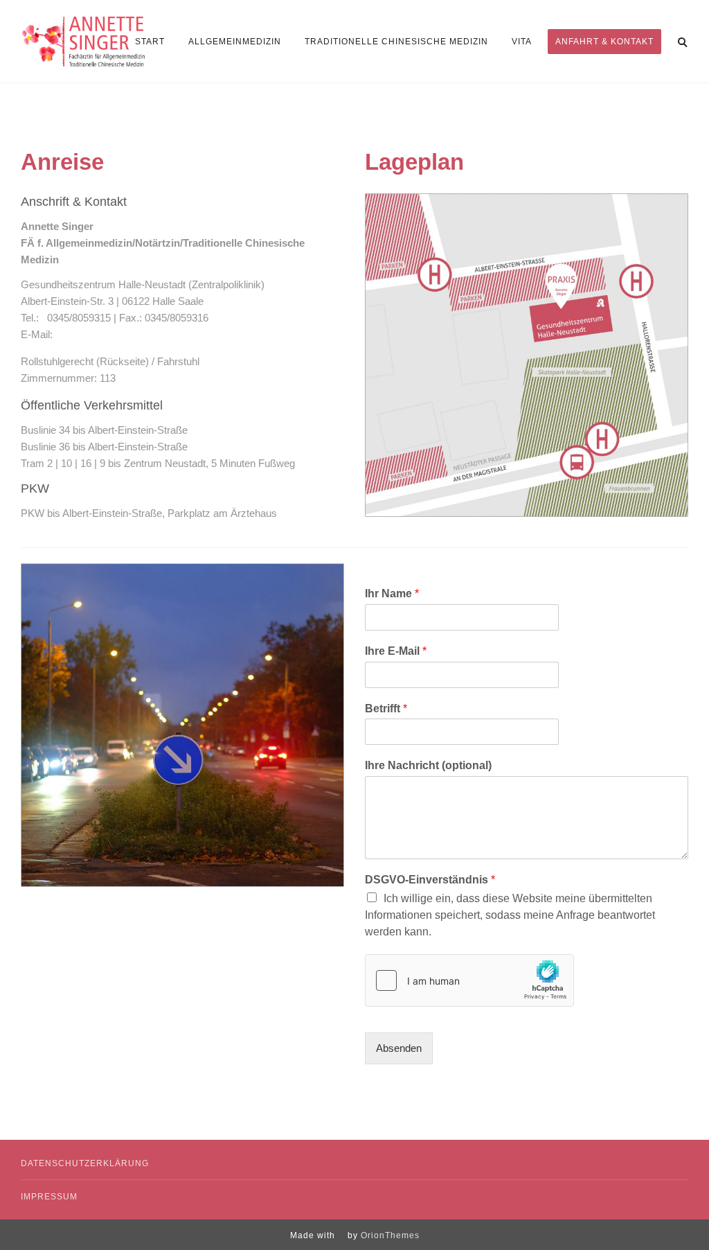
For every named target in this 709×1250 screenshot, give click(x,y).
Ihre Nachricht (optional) (428, 765)
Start (150, 41)
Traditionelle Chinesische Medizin (396, 41)
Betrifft (386, 708)
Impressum (49, 1196)
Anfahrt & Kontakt (604, 41)
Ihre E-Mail (396, 651)
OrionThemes (390, 1235)
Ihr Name (392, 593)
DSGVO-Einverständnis (430, 880)
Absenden (399, 1048)
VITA (522, 41)
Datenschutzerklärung (85, 1163)
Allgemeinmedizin (234, 41)
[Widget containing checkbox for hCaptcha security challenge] (469, 980)
